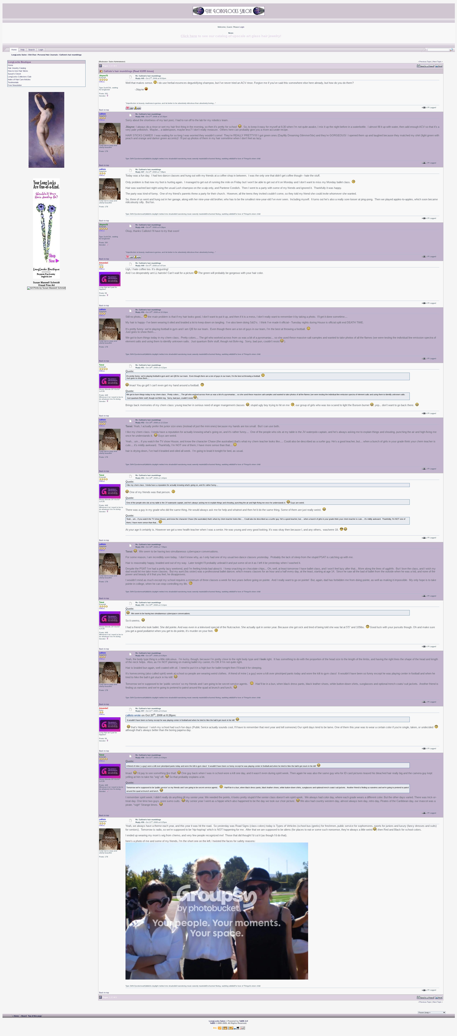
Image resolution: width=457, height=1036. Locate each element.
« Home (15, 1016)
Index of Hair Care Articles (19, 79)
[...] (216, 978)
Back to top (104, 110)
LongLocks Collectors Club (19, 77)
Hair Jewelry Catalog (17, 68)
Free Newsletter (15, 85)
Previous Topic (425, 62)
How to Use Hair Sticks (18, 71)
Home (14, 50)
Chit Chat (32, 55)
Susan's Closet (14, 74)
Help (22, 50)
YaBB (212, 1023)
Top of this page (35, 1016)
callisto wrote (133, 715)
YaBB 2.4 (243, 1021)
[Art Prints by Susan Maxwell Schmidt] (46, 288)
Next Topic (437, 62)
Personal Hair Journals (48, 55)
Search (31, 50)
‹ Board (23, 1016)
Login (242, 27)
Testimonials (13, 82)
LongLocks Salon (19, 55)
